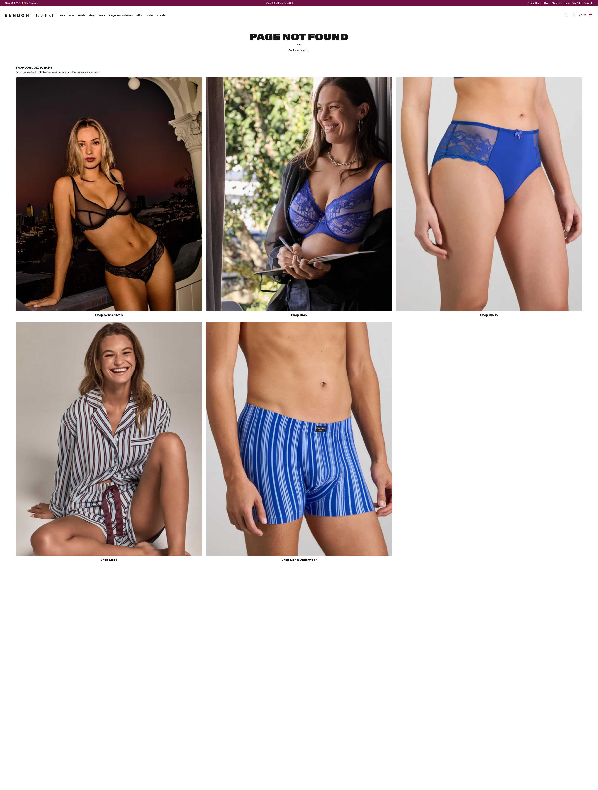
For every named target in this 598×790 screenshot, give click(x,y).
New (62, 15)
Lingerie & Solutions (121, 15)
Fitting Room (534, 3)
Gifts (139, 15)
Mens (102, 15)
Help (567, 3)
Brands (161, 15)
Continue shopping (299, 50)
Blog (546, 3)
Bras (71, 15)
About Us (557, 3)
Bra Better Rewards (582, 3)
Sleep (92, 15)
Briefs (81, 15)
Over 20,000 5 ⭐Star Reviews (21, 3)
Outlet (149, 15)
